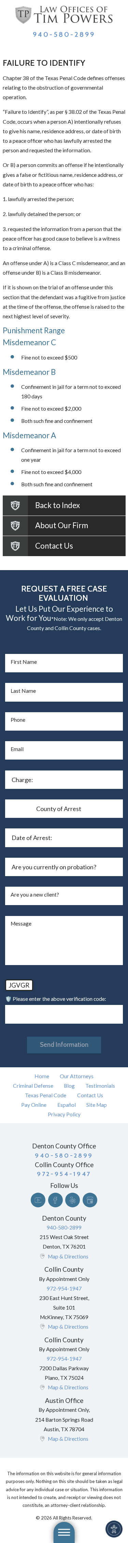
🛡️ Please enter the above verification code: (55, 999)
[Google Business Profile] (90, 1200)
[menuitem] (41, 1076)
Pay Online (33, 1105)
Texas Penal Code (45, 1095)
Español (66, 1105)
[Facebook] (55, 1200)
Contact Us (90, 1095)
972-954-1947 (64, 1288)
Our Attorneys (77, 1076)
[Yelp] (72, 1200)
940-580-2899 (64, 34)
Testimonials (100, 1086)
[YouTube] (38, 1200)
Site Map (96, 1105)
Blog (69, 1086)
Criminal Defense (33, 1086)
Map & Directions (68, 1256)
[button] (114, 1529)
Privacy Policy (64, 1114)
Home (41, 1076)
